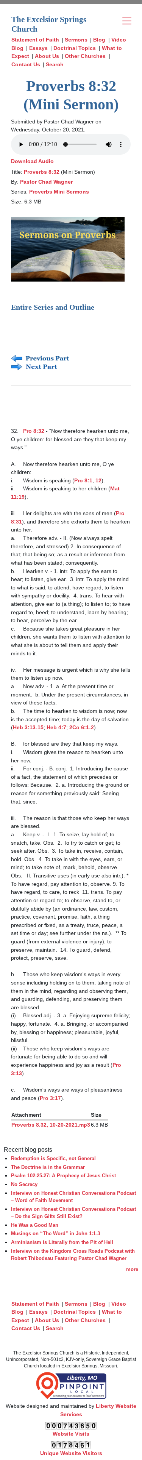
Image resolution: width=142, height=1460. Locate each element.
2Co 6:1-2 (81, 727)
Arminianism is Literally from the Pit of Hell (62, 1242)
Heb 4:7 (56, 727)
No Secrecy (24, 1184)
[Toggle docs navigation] (127, 21)
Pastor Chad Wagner (46, 182)
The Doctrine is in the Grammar (48, 1167)
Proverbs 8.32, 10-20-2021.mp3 (50, 1125)
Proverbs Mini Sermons (59, 192)
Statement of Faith (35, 40)
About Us (47, 56)
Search (55, 64)
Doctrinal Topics (74, 48)
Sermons (76, 40)
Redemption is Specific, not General (53, 1158)
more (132, 1269)
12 (98, 480)
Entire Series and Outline (52, 307)
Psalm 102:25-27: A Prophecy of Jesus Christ (63, 1175)
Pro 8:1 (83, 480)
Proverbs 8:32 (41, 172)
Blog (99, 40)
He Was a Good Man (34, 1225)
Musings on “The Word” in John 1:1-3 (55, 1233)
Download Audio (32, 161)
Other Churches (85, 56)
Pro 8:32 (33, 431)
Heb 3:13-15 (28, 727)
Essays (38, 48)
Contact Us (25, 64)
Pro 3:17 (50, 1098)
